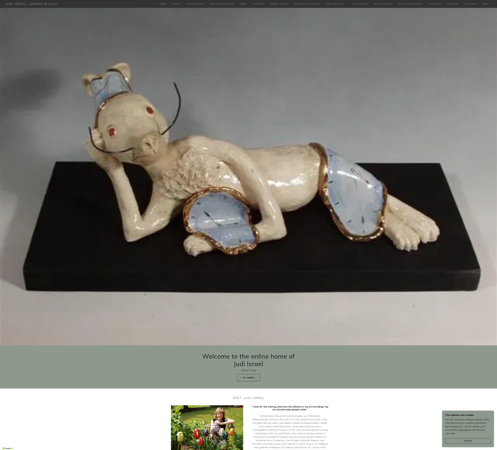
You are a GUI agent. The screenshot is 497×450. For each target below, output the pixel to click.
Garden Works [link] (279, 4)
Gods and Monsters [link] (221, 4)
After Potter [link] (360, 4)
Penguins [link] (453, 4)
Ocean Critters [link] (383, 4)
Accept (468, 441)
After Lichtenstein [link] (410, 4)
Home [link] (163, 4)
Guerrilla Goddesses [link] (307, 4)
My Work (248, 377)
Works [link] (176, 4)
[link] (31, 4)
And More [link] (470, 4)
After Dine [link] (434, 4)
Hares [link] (243, 4)
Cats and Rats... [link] (336, 4)
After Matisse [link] (194, 4)
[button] (486, 3)
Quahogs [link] (258, 4)
